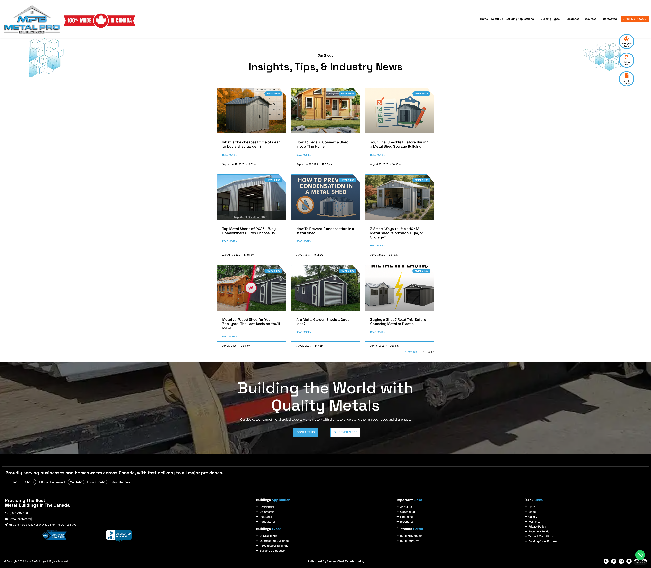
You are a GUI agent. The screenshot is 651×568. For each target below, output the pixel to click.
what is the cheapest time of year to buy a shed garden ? (251, 144)
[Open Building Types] (561, 19)
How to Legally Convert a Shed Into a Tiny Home (322, 144)
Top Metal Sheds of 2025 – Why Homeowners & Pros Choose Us (249, 230)
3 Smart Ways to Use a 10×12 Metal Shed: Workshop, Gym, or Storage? (396, 232)
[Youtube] (629, 561)
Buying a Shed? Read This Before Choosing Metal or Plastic (398, 321)
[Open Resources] (598, 19)
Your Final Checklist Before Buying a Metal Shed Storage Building (399, 144)
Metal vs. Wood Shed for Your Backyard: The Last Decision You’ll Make (251, 323)
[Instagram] (621, 561)
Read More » (229, 154)
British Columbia (52, 482)
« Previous (411, 352)
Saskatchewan (122, 482)
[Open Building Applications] (536, 19)
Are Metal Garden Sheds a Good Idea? (323, 321)
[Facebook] (606, 561)
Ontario (12, 482)
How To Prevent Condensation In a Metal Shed (325, 230)
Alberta (29, 482)
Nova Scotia (97, 482)
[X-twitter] (613, 561)
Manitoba (76, 482)
